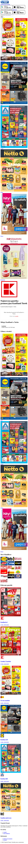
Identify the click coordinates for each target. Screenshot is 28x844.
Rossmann (3, 279)
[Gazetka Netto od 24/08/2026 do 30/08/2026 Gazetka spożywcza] (11, 811)
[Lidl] (14, 103)
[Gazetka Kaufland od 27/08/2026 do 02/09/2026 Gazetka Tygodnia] (11, 655)
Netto (2, 192)
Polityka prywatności (7, 838)
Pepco (2, 236)
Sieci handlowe (6, 833)
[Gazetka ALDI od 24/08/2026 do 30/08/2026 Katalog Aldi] (11, 772)
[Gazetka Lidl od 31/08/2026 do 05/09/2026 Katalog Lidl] (11, 733)
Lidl (1, 105)
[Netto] (14, 191)
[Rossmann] (14, 278)
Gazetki (2, 4)
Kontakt (8, 4)
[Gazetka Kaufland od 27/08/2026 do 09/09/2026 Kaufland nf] (11, 616)
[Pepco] (14, 234)
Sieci (5, 4)
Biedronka (14, 9)
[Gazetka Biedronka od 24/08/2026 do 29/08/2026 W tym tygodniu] (11, 694)
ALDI (2, 148)
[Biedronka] (14, 60)
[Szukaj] (2, 17)
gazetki (16, 316)
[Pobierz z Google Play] (7, 8)
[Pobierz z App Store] (19, 8)
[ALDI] (14, 147)
